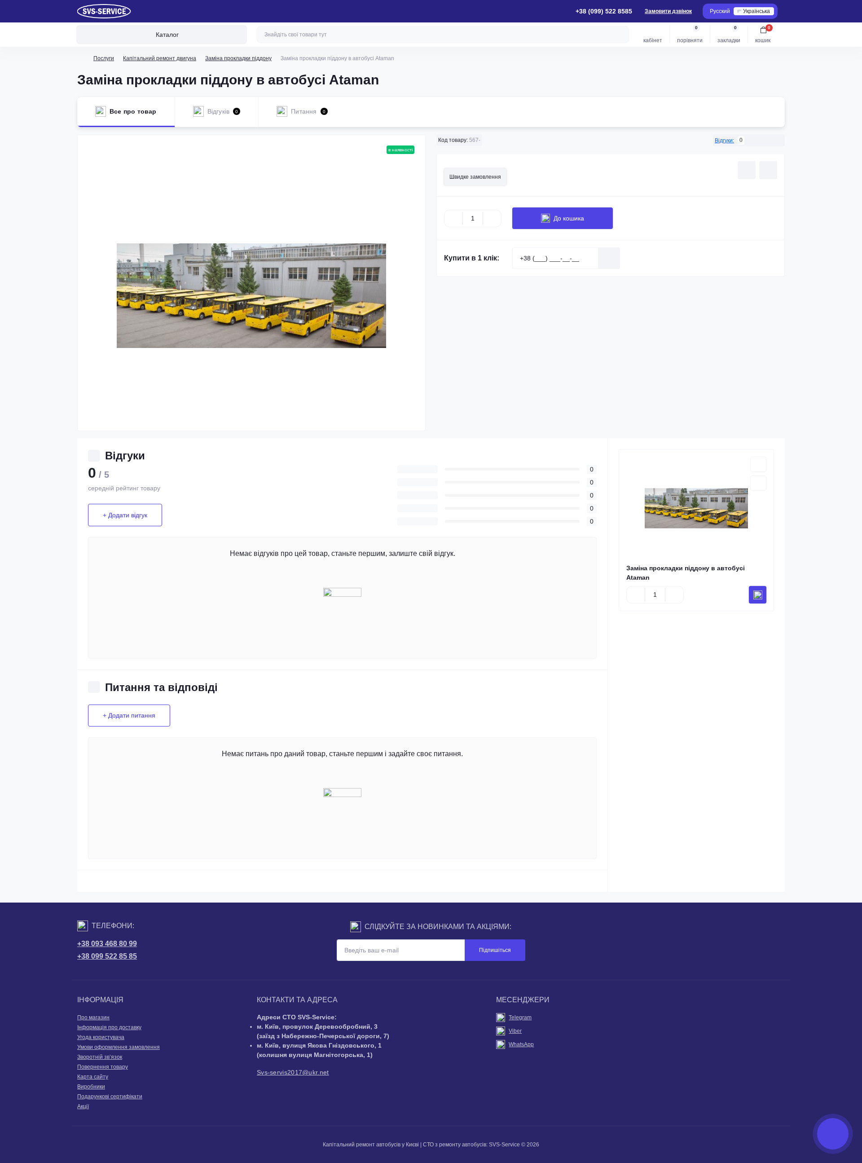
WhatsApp (521, 1044)
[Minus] (453, 218)
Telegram (520, 1017)
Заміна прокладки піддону (238, 58)
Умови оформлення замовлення (118, 1047)
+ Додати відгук (125, 515)
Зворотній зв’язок (99, 1057)
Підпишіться (495, 950)
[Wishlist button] (747, 170)
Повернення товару (102, 1067)
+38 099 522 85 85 (107, 956)
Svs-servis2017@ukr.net (293, 1072)
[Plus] (492, 218)
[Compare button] (768, 170)
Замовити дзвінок (668, 11)
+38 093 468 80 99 (107, 943)
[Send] (609, 258)
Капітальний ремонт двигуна (159, 58)
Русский (720, 11)
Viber (515, 1031)
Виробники (91, 1087)
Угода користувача (100, 1037)
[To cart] (757, 595)
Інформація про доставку (109, 1027)
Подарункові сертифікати (109, 1096)
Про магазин (93, 1017)
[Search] (621, 34)
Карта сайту (92, 1077)
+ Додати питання (129, 715)
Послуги (103, 58)
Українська (756, 11)
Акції (83, 1106)
